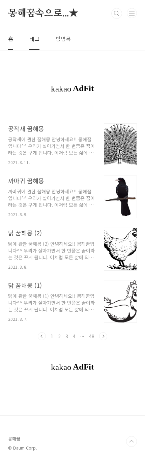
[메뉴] (132, 13)
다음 (103, 336)
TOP (131, 441)
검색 (117, 13)
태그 (34, 39)
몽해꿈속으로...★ (43, 13)
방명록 (63, 39)
